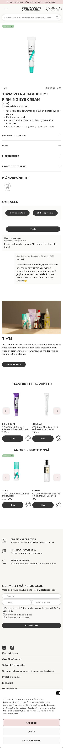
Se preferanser (31, 740)
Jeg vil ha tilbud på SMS (17, 617)
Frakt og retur (11, 677)
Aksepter (31, 722)
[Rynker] (7, 188)
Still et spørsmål (45, 213)
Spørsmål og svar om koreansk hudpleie (28, 671)
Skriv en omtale (17, 213)
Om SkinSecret (11, 659)
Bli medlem (31, 625)
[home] (31, 9)
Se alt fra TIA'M (53, 88)
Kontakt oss (10, 653)
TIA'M (5, 88)
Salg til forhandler (14, 665)
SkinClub (7, 682)
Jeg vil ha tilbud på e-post (18, 614)
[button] (58, 693)
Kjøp (12, 438)
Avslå (31, 731)
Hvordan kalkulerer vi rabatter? (15, 106)
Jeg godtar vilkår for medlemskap (23, 608)
